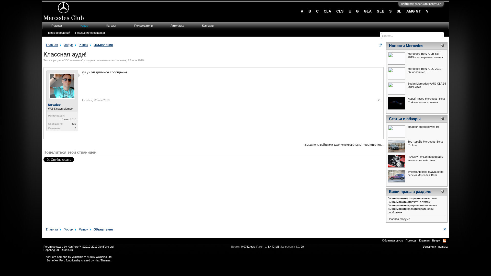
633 (74, 123)
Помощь (411, 240)
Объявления (73, 60)
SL (399, 11)
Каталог (111, 25)
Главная (56, 25)
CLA (327, 11)
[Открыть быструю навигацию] (380, 45)
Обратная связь (392, 240)
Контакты (208, 25)
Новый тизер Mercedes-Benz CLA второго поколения (426, 100)
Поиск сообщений (58, 32)
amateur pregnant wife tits (424, 126)
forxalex (121, 60)
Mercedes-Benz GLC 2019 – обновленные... (425, 70)
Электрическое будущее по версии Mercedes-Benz (425, 173)
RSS (444, 241)
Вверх (436, 240)
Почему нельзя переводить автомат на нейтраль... (425, 158)
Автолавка (177, 25)
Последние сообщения (90, 32)
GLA (368, 11)
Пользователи (143, 25)
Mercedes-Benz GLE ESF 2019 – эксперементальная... (426, 55)
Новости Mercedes (406, 46)
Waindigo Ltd (103, 256)
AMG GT (413, 11)
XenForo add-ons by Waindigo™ (66, 256)
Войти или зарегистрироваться (421, 3)
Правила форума (399, 219)
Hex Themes (103, 260)
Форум (84, 25)
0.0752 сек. (248, 246)
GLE (380, 11)
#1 (379, 100)
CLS (339, 11)
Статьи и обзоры (405, 119)
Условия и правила (435, 246)
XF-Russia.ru (64, 249)
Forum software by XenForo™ (78, 246)
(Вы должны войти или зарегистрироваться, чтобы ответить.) (344, 144)
